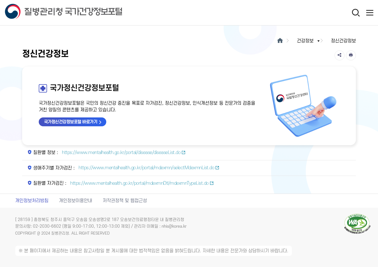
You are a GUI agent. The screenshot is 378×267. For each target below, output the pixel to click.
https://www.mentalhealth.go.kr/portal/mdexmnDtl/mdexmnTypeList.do (139, 183)
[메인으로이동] (280, 41)
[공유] (340, 55)
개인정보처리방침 (31, 200)
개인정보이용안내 (75, 200)
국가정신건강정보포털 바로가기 (70, 121)
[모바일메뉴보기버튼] (369, 12)
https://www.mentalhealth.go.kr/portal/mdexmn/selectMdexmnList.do (145, 167)
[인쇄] (351, 55)
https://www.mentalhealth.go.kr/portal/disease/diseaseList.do (121, 152)
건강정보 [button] (305, 40)
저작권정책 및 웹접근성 (125, 200)
